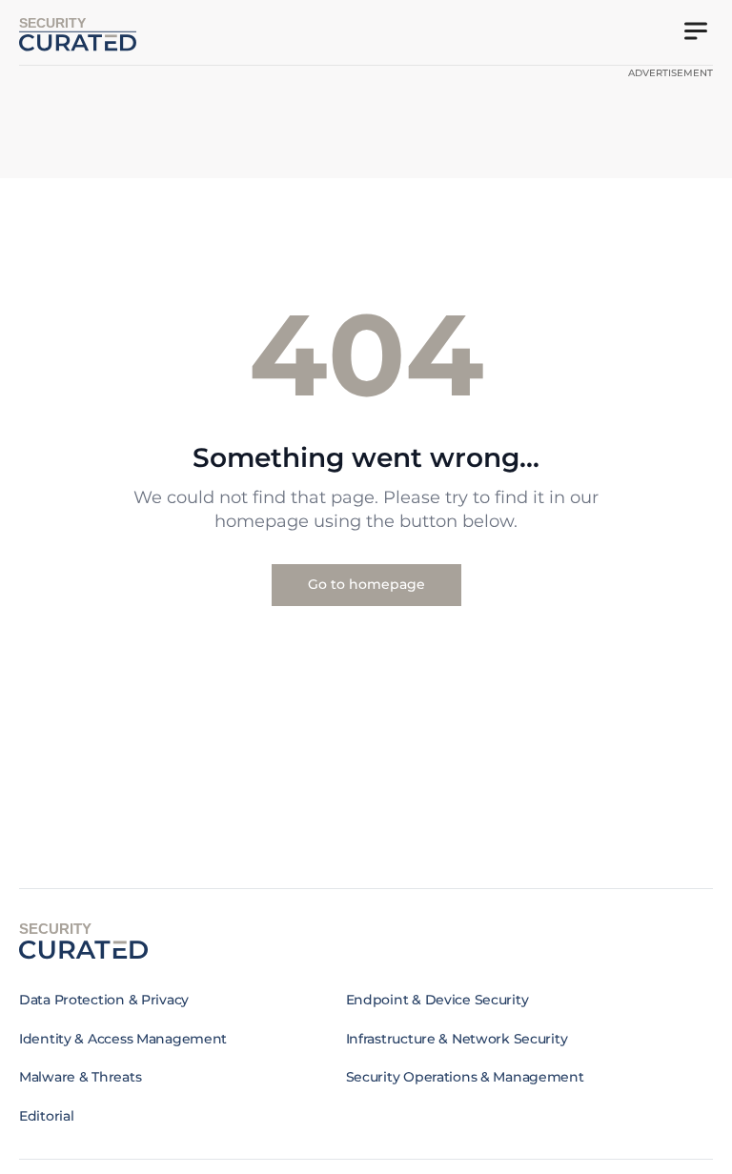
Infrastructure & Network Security (457, 1038)
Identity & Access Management (123, 1038)
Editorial (46, 1115)
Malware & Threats (80, 1076)
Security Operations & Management (465, 1076)
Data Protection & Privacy (104, 999)
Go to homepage (366, 584)
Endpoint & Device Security (437, 999)
